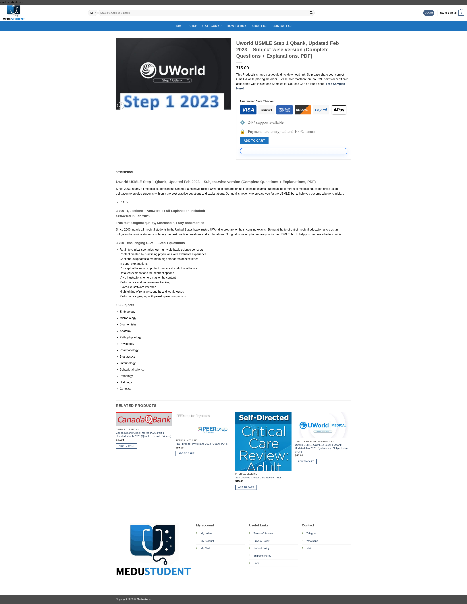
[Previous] (116, 463)
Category (210, 26)
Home (179, 26)
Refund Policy (261, 548)
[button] (428, 13)
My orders (206, 533)
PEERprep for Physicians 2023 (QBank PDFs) (201, 443)
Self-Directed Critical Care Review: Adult (258, 477)
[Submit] (311, 13)
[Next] (351, 463)
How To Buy (236, 26)
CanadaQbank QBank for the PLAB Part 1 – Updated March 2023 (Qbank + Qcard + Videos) (143, 434)
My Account (207, 540)
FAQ (256, 563)
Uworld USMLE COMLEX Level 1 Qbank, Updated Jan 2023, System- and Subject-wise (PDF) (321, 448)
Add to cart (254, 140)
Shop (193, 26)
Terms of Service (263, 533)
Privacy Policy (261, 540)
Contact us (282, 26)
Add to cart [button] (127, 446)
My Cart (205, 548)
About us (260, 26)
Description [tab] (124, 172)
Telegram (311, 533)
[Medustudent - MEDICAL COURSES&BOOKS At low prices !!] (21, 13)
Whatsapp (312, 540)
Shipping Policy (262, 555)
